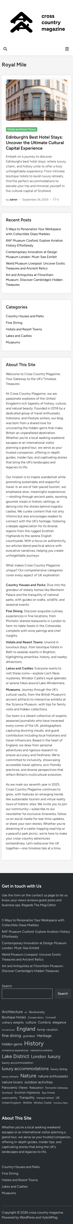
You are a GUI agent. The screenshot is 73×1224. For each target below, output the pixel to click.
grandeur (29, 1036)
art (26, 1012)
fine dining (11, 1035)
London (38, 1056)
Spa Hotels (48, 1092)
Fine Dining (14, 323)
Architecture (12, 1011)
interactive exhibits (41, 1050)
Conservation (36, 1017)
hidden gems (12, 1044)
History (34, 1043)
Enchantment (8, 1030)
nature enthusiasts (53, 1076)
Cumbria (44, 1022)
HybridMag (49, 1217)
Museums (13, 342)
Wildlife (27, 1102)
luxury (54, 1056)
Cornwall (50, 1017)
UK (58, 1098)
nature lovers (12, 1082)
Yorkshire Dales (60, 1103)
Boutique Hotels (14, 1017)
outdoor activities (39, 1082)
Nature (28, 1076)
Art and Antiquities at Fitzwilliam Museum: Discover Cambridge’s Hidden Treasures (34, 280)
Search (7, 986)
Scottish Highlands (27, 1092)
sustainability (9, 1097)
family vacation (47, 1029)
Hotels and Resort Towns (22, 129)
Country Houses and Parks (25, 316)
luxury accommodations (25, 1068)
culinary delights (13, 1022)
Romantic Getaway (56, 1087)
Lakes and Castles (19, 336)
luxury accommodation (17, 1063)
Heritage (44, 1035)
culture (31, 1022)
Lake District (15, 1056)
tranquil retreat (45, 1097)
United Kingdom (11, 1102)
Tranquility (27, 1097)
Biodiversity (37, 1012)
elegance (59, 1022)
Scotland (7, 1092)
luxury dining (58, 1069)
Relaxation (36, 1087)
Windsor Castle (43, 1102)
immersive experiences (15, 1050)
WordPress (27, 1217)
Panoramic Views (15, 1087)
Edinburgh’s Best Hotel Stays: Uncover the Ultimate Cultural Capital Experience (35, 143)
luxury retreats (10, 1076)
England (26, 1029)
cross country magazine (53, 22)
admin (13, 199)
